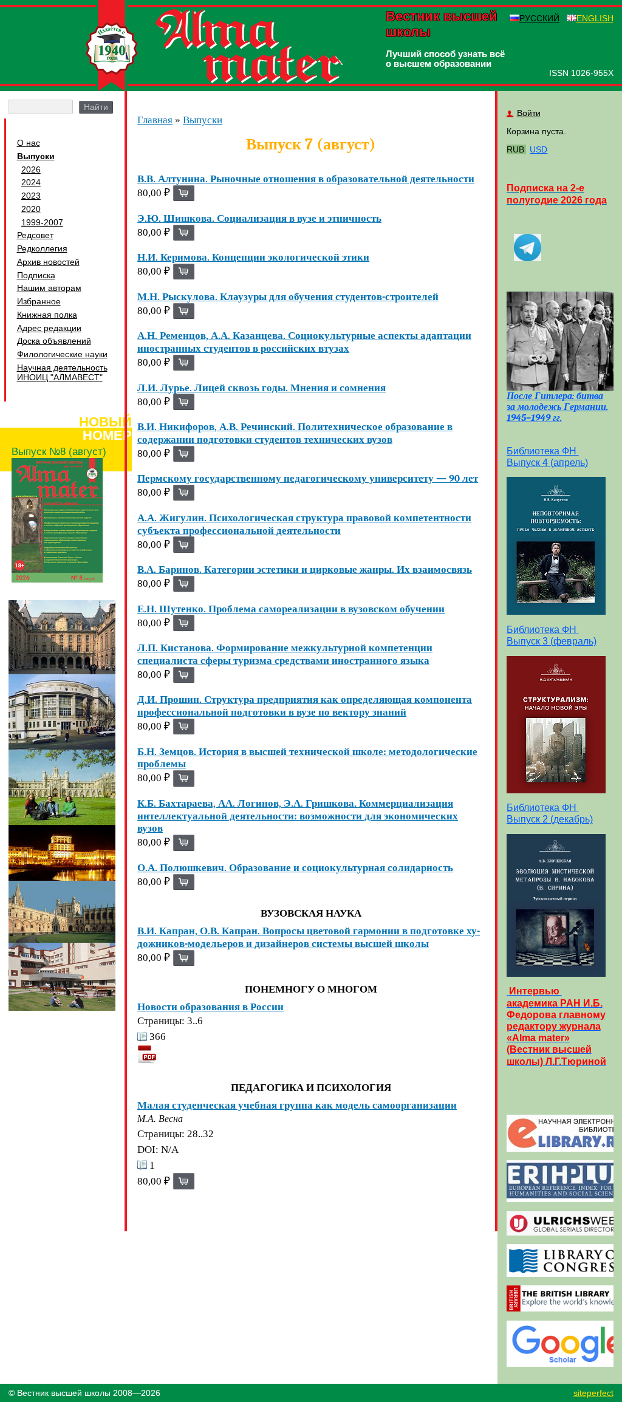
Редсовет (35, 235)
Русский (539, 18)
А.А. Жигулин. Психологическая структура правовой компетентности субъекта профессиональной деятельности (304, 523)
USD (538, 149)
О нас (28, 143)
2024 (31, 182)
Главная (155, 120)
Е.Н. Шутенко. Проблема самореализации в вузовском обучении (291, 609)
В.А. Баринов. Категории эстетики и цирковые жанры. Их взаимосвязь (304, 569)
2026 (31, 169)
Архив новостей (48, 262)
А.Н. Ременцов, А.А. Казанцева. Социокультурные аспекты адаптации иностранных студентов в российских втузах (304, 341)
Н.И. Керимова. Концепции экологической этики (253, 257)
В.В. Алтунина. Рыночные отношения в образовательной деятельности (305, 179)
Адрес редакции (49, 328)
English (594, 18)
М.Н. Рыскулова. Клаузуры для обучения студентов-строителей (288, 296)
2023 (31, 195)
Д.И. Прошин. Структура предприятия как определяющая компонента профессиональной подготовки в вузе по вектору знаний (304, 705)
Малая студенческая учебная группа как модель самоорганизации (297, 1105)
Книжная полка (47, 315)
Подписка (36, 275)
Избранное (39, 301)
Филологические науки (62, 354)
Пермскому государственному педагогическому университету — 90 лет (307, 478)
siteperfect (593, 1393)
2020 (31, 209)
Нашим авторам (49, 288)
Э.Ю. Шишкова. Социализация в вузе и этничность (259, 218)
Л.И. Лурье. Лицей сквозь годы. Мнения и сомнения (261, 387)
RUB (515, 149)
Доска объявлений (54, 341)
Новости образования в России (210, 1006)
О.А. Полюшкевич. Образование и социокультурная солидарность (295, 867)
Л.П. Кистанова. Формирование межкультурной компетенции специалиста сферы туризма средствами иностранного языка (284, 653)
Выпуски (36, 156)
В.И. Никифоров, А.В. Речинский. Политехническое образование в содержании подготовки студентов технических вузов (295, 432)
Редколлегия (42, 248)
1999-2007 (42, 222)
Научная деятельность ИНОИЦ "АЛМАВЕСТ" (62, 372)
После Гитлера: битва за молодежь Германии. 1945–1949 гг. (557, 407)
